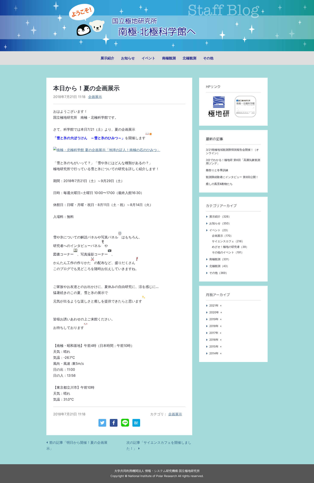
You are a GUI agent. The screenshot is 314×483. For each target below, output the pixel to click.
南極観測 (169, 58)
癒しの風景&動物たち (219, 183)
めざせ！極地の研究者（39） (230, 246)
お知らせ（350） (220, 223)
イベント (148, 58)
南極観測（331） (220, 259)
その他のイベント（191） (228, 252)
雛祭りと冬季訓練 (217, 170)
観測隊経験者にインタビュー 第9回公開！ (232, 177)
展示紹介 (107, 58)
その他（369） (218, 272)
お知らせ (128, 58)
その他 (208, 58)
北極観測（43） (219, 266)
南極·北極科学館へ (157, 31)
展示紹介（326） (220, 216)
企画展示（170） (222, 235)
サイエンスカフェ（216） (228, 241)
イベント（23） (219, 230)
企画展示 (95, 97)
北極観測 (189, 58)
